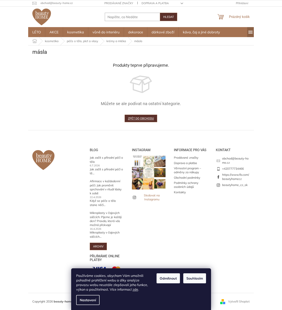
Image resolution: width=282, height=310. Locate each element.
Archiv (98, 246)
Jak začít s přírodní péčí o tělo (106, 159)
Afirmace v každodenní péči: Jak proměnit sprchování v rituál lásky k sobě (105, 187)
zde (135, 289)
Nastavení (88, 300)
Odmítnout (168, 278)
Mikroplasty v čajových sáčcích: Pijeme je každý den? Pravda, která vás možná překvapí (106, 219)
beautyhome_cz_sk (235, 185)
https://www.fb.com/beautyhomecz (235, 177)
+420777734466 (233, 169)
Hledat (168, 17)
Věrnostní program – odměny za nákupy (187, 170)
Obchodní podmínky (187, 177)
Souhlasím (194, 278)
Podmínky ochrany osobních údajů (186, 185)
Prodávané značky (118, 3)
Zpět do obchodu (141, 118)
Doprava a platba (155, 3)
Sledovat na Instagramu (152, 197)
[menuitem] (36, 32)
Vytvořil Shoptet (239, 301)
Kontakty (180, 192)
